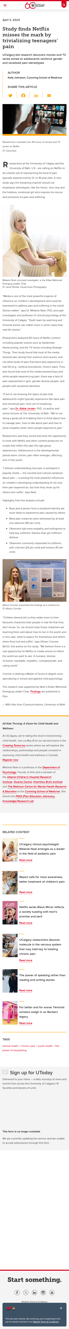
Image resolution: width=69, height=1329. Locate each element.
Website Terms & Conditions (46, 1321)
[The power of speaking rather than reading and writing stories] (10, 981)
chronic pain (28, 1046)
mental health (10, 1046)
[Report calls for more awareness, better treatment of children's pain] (10, 882)
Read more (25, 860)
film (57, 1046)
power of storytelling (14, 1050)
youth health (45, 1046)
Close (61, 1310)
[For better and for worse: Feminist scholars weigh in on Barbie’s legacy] (10, 1013)
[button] (12, 95)
